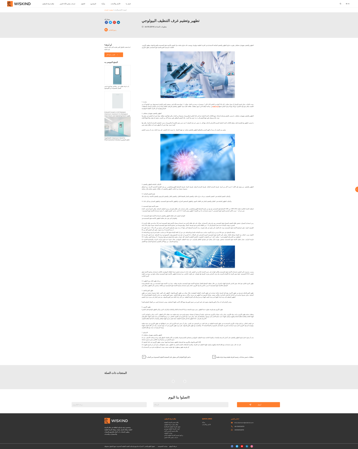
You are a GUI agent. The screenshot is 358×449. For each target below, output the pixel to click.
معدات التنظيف (168, 433)
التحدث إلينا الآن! (110, 54)
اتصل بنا (128, 4)
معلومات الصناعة (108, 10)
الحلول (83, 4)
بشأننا (103, 4)
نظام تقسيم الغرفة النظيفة (171, 422)
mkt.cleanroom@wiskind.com (244, 422)
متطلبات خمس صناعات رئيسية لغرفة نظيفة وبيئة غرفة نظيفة (235, 357)
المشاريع (93, 4)
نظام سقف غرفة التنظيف (171, 424)
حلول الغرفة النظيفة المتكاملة (172, 426)
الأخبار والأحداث (115, 4)
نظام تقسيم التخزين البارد (171, 431)
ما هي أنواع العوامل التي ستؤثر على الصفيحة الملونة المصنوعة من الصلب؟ (168, 357)
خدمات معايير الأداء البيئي (67, 4)
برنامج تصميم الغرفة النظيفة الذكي (173, 435)
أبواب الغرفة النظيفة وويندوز (172, 429)
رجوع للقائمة (113, 30)
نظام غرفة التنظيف (48, 4)
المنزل (125, 10)
